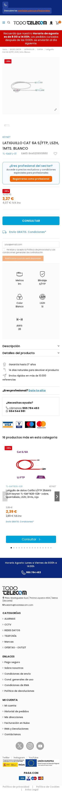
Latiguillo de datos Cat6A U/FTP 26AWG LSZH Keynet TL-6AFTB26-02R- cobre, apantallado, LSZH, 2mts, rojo (28, 494)
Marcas (9, 641)
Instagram (19, 757)
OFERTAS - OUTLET (15, 647)
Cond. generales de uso (18, 679)
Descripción (11, 346)
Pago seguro (12, 662)
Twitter (6, 757)
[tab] (31, 345)
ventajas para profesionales (34, 10)
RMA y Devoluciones (16, 728)
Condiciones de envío (17, 673)
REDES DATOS (12, 630)
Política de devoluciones (19, 691)
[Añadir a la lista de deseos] (55, 153)
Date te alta (37, 390)
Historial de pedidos (16, 711)
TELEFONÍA (10, 636)
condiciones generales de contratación (22, 252)
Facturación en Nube (17, 723)
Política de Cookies (48, 786)
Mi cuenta (10, 705)
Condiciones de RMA (16, 685)
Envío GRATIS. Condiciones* (27, 232)
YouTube (33, 757)
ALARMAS (9, 618)
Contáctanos (12, 734)
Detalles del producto (18, 353)
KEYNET (6, 137)
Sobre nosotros (13, 668)
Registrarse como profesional (31, 178)
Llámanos (24, 408)
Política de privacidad (38, 249)
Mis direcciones (13, 717)
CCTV (7, 624)
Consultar (31, 221)
